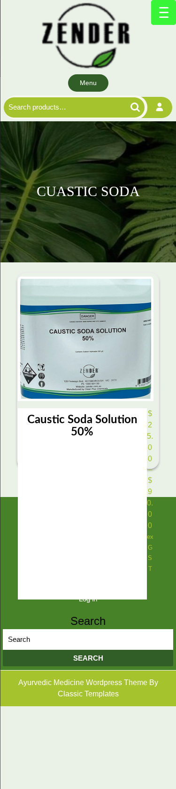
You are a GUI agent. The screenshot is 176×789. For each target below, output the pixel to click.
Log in (88, 599)
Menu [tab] (88, 83)
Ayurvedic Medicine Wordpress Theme (83, 682)
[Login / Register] (159, 107)
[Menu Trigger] (163, 12)
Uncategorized (88, 523)
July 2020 (88, 561)
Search (127, 107)
